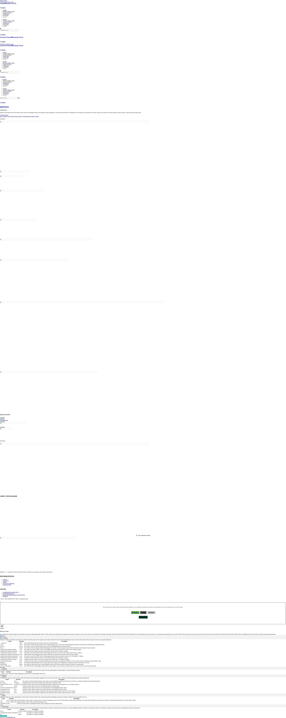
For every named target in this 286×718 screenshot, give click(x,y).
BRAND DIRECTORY (9, 11)
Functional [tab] (2, 667)
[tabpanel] (143, 653)
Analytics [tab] (2, 694)
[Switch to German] (2, 7)
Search (2, 30)
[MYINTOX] (3, 110)
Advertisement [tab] (3, 675)
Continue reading (4, 115)
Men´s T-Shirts (22, 116)
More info (135, 612)
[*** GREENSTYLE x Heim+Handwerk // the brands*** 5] (71, 502)
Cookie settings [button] (143, 617)
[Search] (19, 98)
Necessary (4, 637)
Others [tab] (1, 705)
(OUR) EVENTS (7, 13)
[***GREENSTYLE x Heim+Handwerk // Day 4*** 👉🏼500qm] (23, 505)
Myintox (28, 116)
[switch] (0, 668)
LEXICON (5, 15)
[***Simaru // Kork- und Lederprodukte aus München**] (262, 510)
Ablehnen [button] (151, 612)
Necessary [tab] (2, 635)
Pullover (33, 116)
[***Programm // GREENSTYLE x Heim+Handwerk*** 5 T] (214, 516)
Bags (1, 116)
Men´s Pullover (15, 116)
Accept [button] (143, 612)
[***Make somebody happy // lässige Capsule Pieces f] (167, 511)
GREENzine (6, 14)
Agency (5, 17)
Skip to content (3, 0)
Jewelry (9, 116)
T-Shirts (37, 116)
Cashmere (5, 116)
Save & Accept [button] (3, 716)
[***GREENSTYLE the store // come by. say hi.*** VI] (119, 509)
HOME (5, 10)
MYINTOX (4, 107)
